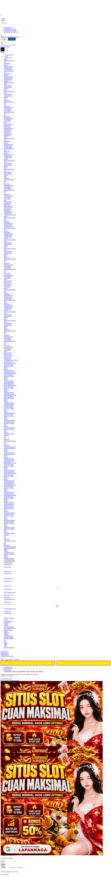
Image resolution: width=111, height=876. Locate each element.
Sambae (6, 634)
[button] (4, 749)
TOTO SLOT (7, 670)
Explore (3, 52)
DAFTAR (27, 663)
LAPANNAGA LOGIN (10, 30)
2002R (5, 643)
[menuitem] (9, 55)
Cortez (5, 619)
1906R (5, 644)
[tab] (55, 52)
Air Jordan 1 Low (8, 621)
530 (5, 640)
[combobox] (8, 45)
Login (4, 39)
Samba (5, 631)
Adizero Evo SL (8, 635)
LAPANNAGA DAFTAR (11, 32)
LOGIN (83, 663)
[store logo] (13, 37)
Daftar (12, 39)
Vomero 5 (6, 625)
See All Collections (9, 627)
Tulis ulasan (20, 867)
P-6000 (6, 624)
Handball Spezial (8, 630)
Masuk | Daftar (4, 651)
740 (5, 641)
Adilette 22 (7, 632)
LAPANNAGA (8, 27)
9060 (5, 646)
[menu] (55, 352)
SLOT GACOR (8, 668)
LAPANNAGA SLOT (10, 29)
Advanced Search (5, 46)
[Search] (3, 49)
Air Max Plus (7, 622)
